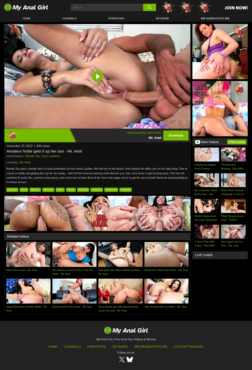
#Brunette (48, 190)
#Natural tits (111, 190)
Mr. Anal (25, 162)
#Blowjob (35, 190)
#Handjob (83, 190)
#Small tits (125, 190)
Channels (72, 346)
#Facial (71, 190)
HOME (27, 18)
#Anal (23, 190)
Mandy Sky (32, 156)
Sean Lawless (50, 156)
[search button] (149, 7)
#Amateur (12, 190)
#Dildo (60, 190)
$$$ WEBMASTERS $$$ (215, 18)
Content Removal (189, 346)
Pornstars (116, 18)
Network (162, 18)
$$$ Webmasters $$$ (150, 346)
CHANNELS (69, 18)
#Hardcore (96, 190)
